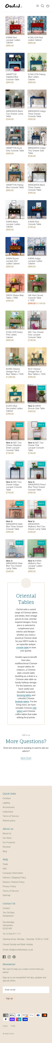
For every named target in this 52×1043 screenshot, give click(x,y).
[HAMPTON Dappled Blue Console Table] (15, 62)
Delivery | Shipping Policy (14, 877)
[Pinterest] (14, 956)
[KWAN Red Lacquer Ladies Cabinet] (15, 25)
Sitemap (6, 895)
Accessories (9, 807)
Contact (6, 908)
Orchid (11, 1034)
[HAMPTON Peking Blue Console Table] (15, 172)
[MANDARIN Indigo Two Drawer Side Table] (37, 136)
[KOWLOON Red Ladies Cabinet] (37, 25)
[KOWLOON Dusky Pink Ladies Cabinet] (15, 320)
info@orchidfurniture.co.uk (21, 949)
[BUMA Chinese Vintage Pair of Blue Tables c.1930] (15, 357)
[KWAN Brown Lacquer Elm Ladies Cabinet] (15, 246)
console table (22, 647)
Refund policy (9, 820)
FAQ (5, 868)
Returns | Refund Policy (14, 882)
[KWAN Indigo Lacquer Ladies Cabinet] (37, 246)
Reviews (7, 846)
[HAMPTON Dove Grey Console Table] (15, 136)
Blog (5, 851)
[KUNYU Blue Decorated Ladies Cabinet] (15, 393)
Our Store (7, 838)
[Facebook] (4, 956)
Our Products (9, 842)
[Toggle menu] (38, 6)
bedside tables (22, 701)
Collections (8, 811)
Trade (5, 864)
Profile (13, 1026)
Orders (5, 1026)
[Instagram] (9, 956)
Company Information (13, 873)
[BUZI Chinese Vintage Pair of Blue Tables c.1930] (37, 357)
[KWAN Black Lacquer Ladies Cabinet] (15, 209)
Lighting (6, 803)
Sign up (9, 998)
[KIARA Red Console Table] (37, 209)
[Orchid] (13, 6)
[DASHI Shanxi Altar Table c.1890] (15, 283)
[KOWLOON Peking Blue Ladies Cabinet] (37, 62)
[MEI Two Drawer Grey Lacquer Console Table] (37, 320)
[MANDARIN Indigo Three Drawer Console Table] (37, 99)
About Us (7, 833)
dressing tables (24, 695)
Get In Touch (26, 758)
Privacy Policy (9, 886)
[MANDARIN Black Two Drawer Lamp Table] (15, 99)
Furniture (7, 798)
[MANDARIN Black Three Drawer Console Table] (37, 172)
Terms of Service (11, 816)
